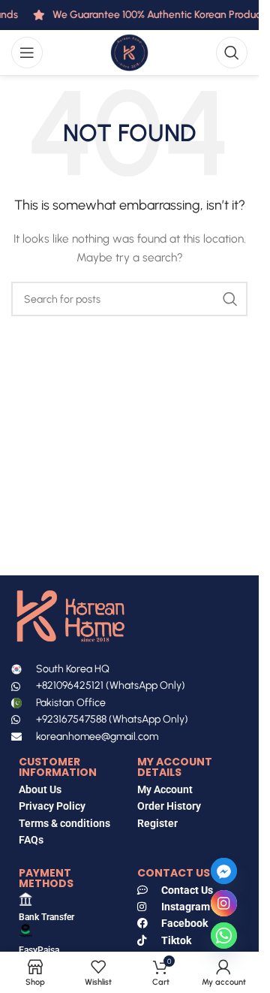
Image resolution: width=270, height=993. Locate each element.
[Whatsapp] (224, 935)
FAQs (32, 840)
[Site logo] (129, 52)
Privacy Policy (52, 806)
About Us (40, 789)
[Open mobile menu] (27, 53)
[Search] (231, 53)
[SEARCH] (230, 299)
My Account (165, 789)
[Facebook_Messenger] (224, 871)
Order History (169, 806)
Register (157, 823)
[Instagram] (224, 903)
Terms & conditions (64, 823)
